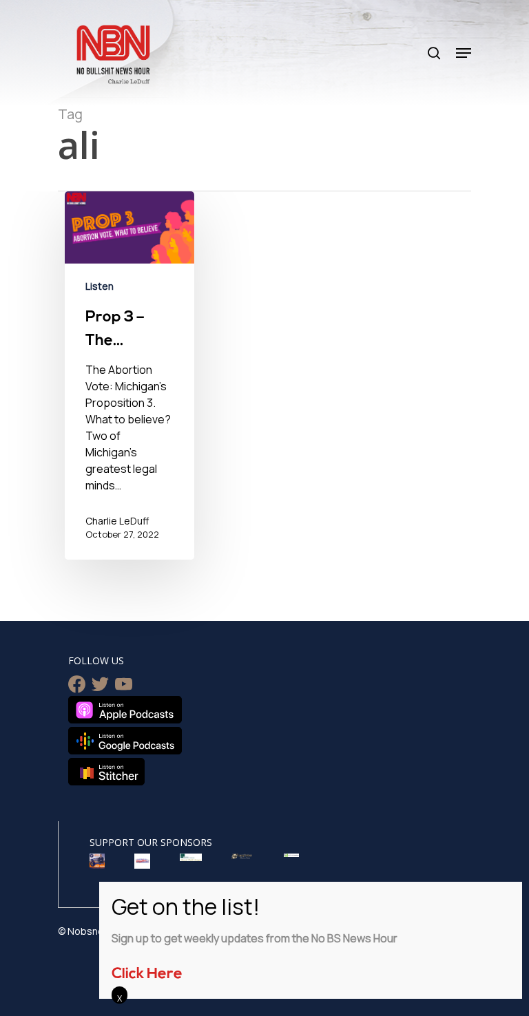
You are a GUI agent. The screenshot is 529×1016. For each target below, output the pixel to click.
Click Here (147, 974)
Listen (99, 286)
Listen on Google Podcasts (125, 740)
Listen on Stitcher (106, 771)
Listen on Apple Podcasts (125, 709)
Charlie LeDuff (117, 520)
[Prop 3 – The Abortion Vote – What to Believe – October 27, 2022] (129, 376)
